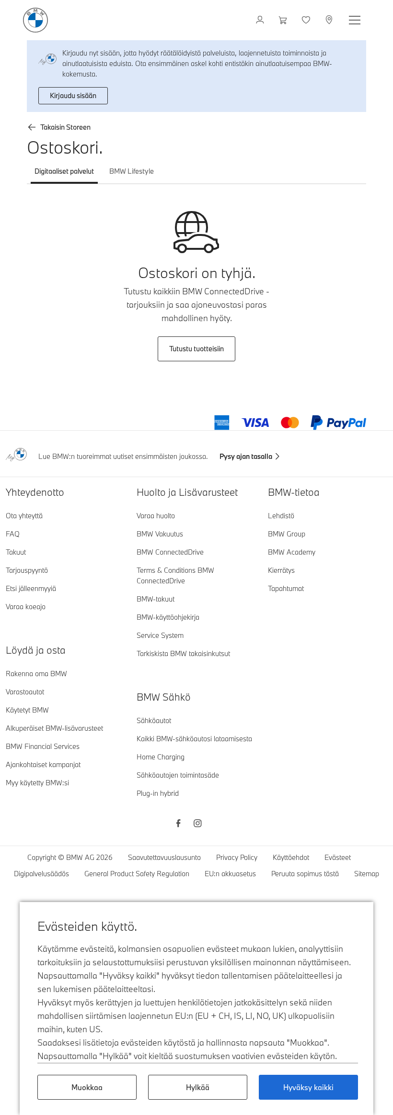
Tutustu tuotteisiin (196, 348)
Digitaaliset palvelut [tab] (64, 171)
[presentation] (196, 348)
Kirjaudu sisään (73, 95)
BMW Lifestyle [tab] (131, 171)
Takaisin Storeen (65, 127)
